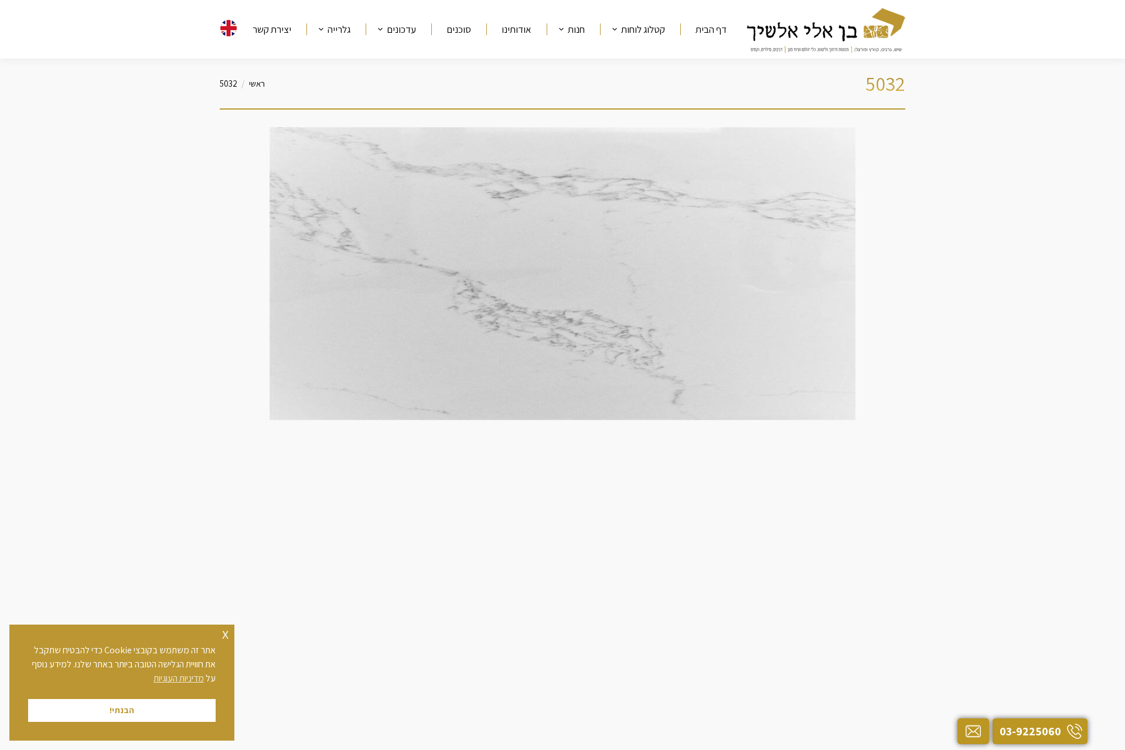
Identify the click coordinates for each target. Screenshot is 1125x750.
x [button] (225, 633)
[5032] (562, 273)
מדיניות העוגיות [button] (179, 678)
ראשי (257, 83)
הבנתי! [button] (122, 709)
